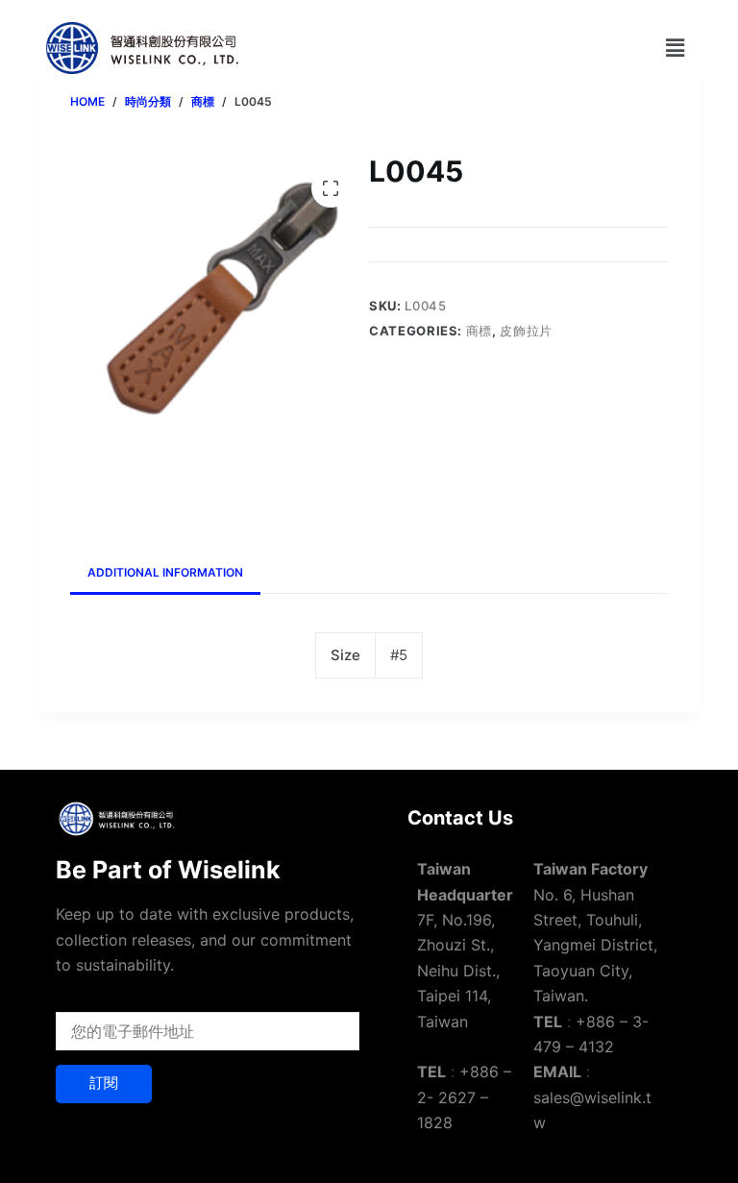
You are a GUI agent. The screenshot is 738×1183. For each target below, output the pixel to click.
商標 (479, 330)
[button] (674, 47)
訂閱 (103, 1082)
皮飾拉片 (526, 330)
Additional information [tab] (165, 572)
